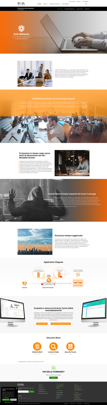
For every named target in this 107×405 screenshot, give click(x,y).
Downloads (87, 8)
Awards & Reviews (59, 394)
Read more (7, 397)
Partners (78, 1)
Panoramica (60, 8)
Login (70, 354)
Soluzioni (45, 3)
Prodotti (39, 3)
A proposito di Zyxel (77, 394)
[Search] (86, 4)
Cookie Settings (86, 403)
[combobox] (16, 388)
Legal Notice (66, 403)
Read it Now (37, 354)
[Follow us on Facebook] (18, 398)
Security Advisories (42, 391)
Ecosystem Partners (77, 389)
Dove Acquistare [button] (65, 3)
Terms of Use (72, 403)
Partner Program (77, 387)
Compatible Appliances (69, 8)
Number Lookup (53, 354)
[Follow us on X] (27, 398)
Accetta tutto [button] (6, 399)
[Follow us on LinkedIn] (24, 398)
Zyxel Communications (78, 399)
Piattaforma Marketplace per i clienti (61, 323)
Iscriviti (31, 391)
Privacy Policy (79, 403)
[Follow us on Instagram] (29, 398)
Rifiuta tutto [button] (13, 399)
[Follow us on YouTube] (21, 398)
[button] (9, 402)
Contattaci (53, 377)
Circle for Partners (41, 323)
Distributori (58, 387)
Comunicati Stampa (59, 392)
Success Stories (77, 397)
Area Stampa (59, 390)
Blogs (57, 397)
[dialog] (9, 395)
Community (40, 387)
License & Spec (79, 8)
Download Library (41, 389)
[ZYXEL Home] (21, 3)
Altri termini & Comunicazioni (43, 393)
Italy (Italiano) (85, 1)
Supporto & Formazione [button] (54, 3)
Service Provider (72, 1)
